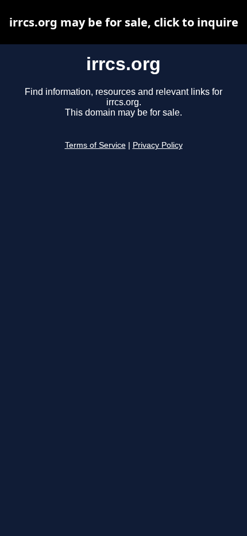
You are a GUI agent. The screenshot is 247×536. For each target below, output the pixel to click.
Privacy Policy (158, 145)
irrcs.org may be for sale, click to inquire (123, 22)
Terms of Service (95, 145)
